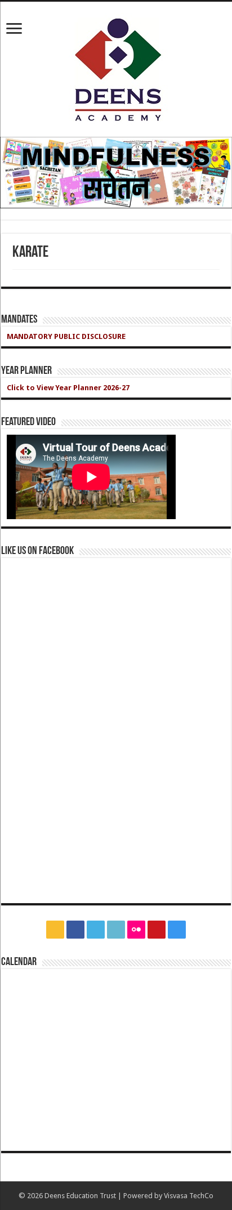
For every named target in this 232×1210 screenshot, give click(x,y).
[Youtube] (157, 930)
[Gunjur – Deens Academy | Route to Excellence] (116, 67)
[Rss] (55, 930)
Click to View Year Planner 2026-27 (68, 387)
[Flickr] (136, 930)
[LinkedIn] (116, 930)
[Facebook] (75, 930)
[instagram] (177, 930)
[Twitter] (96, 930)
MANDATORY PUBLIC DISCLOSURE (66, 336)
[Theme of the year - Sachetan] (116, 172)
